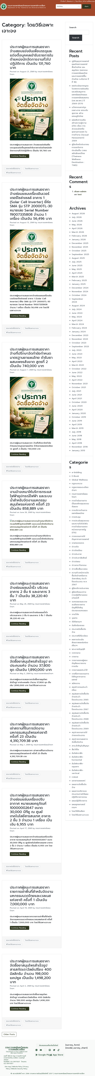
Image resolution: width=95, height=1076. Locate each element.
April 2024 (77, 320)
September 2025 (80, 254)
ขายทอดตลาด (78, 543)
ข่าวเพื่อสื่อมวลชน (79, 569)
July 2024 (77, 309)
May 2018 (76, 439)
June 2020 (77, 405)
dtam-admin (80, 191)
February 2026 (79, 235)
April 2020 (77, 409)
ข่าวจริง (75, 546)
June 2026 (77, 221)
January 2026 (79, 239)
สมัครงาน (76, 683)
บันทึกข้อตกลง (78, 625)
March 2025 (78, 276)
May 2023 (77, 357)
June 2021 (77, 394)
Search (72, 27)
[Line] (50, 1050)
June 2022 (77, 372)
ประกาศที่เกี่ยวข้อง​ (80, 635)
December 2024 (80, 287)
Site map (8, 1067)
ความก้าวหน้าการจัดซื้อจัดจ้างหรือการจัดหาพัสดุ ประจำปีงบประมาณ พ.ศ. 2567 (80, 578)
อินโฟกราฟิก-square (77, 765)
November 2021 (80, 383)
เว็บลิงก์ (63, 1)
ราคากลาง (76, 652)
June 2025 (77, 265)
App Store (58, 1054)
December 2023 (80, 335)
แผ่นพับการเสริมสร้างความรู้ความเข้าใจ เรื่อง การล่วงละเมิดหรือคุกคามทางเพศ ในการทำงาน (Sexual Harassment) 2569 (80, 130)
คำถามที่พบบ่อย (89, 1)
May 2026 (77, 224)
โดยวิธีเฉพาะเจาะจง (32, 168)
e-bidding (77, 472)
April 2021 (77, 398)
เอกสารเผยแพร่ (78, 780)
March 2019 (77, 428)
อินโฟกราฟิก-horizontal (77, 758)
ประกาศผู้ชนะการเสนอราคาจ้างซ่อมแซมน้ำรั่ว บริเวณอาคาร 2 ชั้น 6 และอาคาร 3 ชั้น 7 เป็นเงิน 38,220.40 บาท (30, 592)
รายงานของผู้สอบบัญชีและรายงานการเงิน (79, 663)
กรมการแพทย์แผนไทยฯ (43, 673)
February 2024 (79, 327)
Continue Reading (18, 156)
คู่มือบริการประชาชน (80, 588)
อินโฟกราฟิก (77, 753)
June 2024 (77, 313)
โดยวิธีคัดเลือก (78, 811)
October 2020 (79, 402)
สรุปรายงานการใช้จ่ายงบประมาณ (79, 734)
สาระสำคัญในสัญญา (80, 745)
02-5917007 (15, 1061)
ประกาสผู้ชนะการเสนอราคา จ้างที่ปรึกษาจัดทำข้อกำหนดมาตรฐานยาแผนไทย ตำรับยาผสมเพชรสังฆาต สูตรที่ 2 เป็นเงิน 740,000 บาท (31, 358)
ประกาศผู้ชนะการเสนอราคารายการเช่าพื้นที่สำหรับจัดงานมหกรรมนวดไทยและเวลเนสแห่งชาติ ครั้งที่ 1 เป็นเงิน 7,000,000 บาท (31, 896)
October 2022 (79, 368)
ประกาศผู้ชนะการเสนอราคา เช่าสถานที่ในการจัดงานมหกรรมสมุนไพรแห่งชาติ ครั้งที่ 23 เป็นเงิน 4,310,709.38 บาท (29, 732)
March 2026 (78, 232)
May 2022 (77, 376)
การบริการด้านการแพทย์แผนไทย (79, 512)
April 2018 (77, 443)
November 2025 (80, 247)
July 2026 (77, 217)
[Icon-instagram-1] (45, 1050)
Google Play (44, 1054)
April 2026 (77, 228)
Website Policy (17, 1067)
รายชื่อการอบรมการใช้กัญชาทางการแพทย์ (80, 676)
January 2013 (78, 450)
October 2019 (79, 417)
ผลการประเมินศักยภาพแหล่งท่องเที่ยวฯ (80, 642)
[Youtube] (41, 1050)
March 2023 (78, 365)
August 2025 (78, 258)
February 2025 (79, 280)
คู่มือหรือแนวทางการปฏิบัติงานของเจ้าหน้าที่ (79, 595)
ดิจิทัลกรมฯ (77, 621)
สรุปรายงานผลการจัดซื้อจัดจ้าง (80, 741)
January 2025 (79, 284)
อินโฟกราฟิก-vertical (77, 772)
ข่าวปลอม (76, 561)
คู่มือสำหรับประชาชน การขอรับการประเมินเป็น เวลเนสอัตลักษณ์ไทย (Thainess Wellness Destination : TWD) (80, 155)
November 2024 (80, 291)
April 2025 (77, 273)
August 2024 (78, 305)
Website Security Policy (19, 1069)
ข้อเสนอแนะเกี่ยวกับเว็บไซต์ (48, 1045)
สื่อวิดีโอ (75, 749)
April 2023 (77, 361)
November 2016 (80, 446)
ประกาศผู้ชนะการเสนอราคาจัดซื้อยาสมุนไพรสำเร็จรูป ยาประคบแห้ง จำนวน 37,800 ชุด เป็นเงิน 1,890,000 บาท (31, 663)
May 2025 (77, 269)
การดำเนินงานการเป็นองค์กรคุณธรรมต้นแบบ (80, 503)
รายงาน (75, 656)
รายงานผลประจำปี (79, 670)
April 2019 (77, 424)
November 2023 (80, 339)
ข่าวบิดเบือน (77, 550)
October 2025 (79, 250)
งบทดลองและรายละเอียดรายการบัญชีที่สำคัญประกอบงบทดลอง (80, 606)
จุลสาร (74, 618)
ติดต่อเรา (70, 1)
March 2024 (78, 324)
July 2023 (76, 350)
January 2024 (79, 331)
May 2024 (77, 316)
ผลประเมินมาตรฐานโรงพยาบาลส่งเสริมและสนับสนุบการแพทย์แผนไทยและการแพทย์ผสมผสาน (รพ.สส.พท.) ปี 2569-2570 (80, 94)
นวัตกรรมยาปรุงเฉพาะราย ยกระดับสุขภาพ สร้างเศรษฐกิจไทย (80, 112)
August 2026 (78, 213)
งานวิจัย (75, 614)
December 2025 (80, 243)
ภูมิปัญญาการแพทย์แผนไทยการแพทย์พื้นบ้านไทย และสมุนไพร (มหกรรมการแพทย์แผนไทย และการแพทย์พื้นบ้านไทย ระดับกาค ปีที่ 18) (80, 72)
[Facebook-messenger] (36, 1050)
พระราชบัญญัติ (78, 649)
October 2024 (79, 295)
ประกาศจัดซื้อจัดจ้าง (13, 168)
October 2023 (79, 342)
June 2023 (77, 353)
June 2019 (77, 420)
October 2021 (79, 387)
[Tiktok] (58, 1050)
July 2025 (77, 261)
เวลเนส (75, 777)
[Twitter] (54, 1050)
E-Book (75, 476)
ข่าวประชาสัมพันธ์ (79, 557)
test (80, 194)
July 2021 (76, 391)
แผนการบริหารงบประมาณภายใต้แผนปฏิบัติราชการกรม (80, 794)
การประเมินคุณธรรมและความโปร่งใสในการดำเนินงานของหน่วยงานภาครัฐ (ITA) (80, 526)
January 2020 (79, 413)
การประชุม (76, 517)
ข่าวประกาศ (77, 554)
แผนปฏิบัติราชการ (79, 800)
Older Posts (9, 1034)
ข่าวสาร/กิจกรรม (79, 565)
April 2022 (77, 379)
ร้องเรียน (78, 1)
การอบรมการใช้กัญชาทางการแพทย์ (80, 538)
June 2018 (77, 435)
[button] (92, 13)
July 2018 (76, 431)
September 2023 (80, 346)
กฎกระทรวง (77, 483)
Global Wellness (80, 479)
